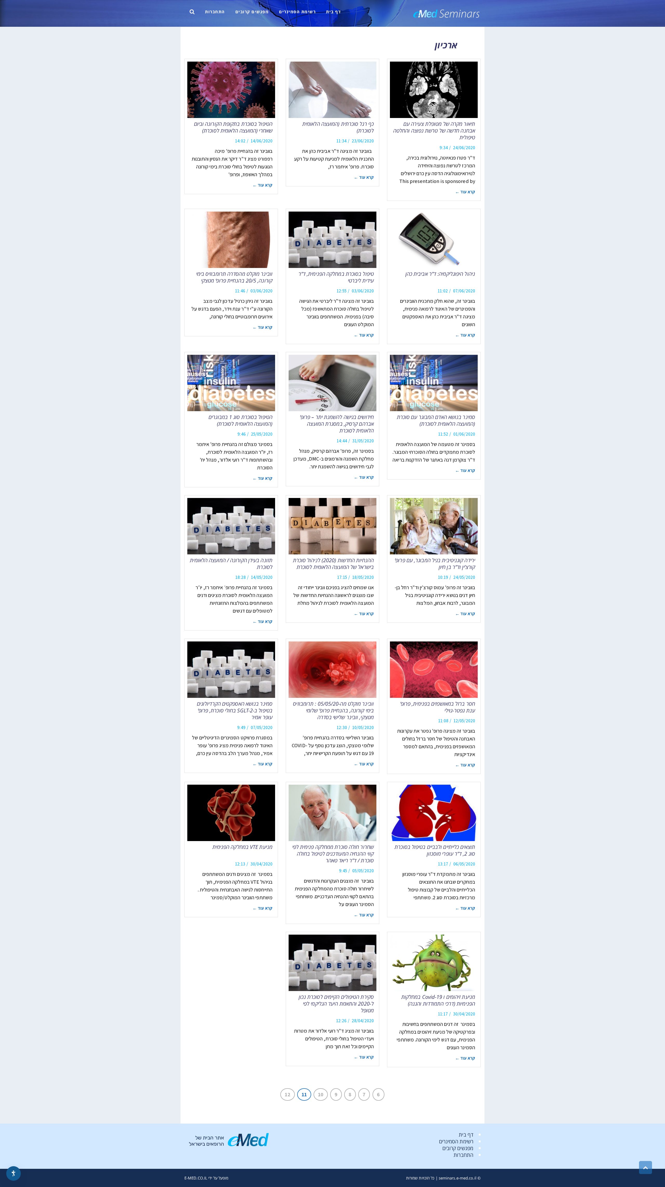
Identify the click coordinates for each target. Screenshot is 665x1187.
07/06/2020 (464, 291)
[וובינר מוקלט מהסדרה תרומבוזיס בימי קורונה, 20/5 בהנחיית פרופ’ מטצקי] (231, 240)
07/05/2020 (261, 727)
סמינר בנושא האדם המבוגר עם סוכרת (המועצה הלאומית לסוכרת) (436, 420)
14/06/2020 (261, 141)
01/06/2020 (464, 434)
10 (320, 1094)
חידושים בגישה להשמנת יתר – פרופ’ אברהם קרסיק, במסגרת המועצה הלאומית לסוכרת (337, 424)
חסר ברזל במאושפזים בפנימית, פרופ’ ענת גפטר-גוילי (437, 707)
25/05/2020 (261, 434)
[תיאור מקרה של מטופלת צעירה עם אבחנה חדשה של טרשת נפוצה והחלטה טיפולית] (434, 90)
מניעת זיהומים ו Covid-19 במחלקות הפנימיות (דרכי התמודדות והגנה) (438, 1000)
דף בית (466, 1134)
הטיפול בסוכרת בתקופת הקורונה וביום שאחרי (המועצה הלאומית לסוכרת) (233, 127)
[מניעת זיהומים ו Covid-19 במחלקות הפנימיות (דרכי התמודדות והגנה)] (434, 963)
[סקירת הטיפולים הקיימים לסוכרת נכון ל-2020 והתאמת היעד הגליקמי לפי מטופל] (332, 963)
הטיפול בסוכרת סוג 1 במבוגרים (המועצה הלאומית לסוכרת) (240, 420)
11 (304, 1094)
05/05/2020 (363, 871)
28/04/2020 (363, 1021)
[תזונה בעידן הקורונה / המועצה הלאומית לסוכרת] (231, 526)
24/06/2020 (464, 147)
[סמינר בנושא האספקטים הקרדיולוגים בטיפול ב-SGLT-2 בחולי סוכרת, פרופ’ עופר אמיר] (231, 669)
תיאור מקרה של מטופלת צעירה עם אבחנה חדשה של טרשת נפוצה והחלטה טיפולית (434, 130)
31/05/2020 (363, 441)
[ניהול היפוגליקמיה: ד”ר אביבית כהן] (434, 240)
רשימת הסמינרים (456, 1141)
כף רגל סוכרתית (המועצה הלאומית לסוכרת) (338, 127)
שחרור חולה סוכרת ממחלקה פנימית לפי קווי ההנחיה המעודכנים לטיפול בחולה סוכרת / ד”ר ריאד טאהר (333, 853)
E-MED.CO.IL (195, 1178)
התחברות (463, 1154)
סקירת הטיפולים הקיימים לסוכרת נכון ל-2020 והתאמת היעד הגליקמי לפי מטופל (336, 1003)
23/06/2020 (363, 141)
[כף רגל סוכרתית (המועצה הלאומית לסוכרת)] (332, 90)
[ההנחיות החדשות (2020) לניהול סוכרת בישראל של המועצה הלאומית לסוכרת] (332, 526)
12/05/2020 (464, 721)
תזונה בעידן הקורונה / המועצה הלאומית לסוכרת (231, 563)
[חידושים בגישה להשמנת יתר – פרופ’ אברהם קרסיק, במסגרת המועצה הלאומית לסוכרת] (332, 383)
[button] (192, 11)
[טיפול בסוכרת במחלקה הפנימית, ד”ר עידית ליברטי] (332, 240)
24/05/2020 (464, 577)
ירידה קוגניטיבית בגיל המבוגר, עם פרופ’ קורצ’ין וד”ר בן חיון (435, 563)
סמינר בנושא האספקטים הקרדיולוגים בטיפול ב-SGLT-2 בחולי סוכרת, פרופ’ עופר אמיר (234, 710)
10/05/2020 (363, 727)
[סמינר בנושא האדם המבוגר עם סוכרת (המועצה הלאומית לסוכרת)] (434, 383)
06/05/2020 (464, 864)
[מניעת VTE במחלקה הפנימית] (231, 813)
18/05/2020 (363, 577)
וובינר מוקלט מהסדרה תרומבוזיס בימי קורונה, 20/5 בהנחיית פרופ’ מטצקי (234, 277)
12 (287, 1094)
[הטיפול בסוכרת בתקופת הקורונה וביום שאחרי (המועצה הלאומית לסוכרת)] (231, 90)
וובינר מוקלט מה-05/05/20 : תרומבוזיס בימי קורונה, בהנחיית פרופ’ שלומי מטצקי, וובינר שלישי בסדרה (333, 710)
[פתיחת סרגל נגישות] (13, 1173)
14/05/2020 (261, 577)
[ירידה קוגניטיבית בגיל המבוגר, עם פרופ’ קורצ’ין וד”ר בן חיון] (434, 526)
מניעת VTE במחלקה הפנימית (242, 846)
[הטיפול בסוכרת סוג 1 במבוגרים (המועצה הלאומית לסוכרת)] (231, 383)
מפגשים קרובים (457, 1148)
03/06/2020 (363, 291)
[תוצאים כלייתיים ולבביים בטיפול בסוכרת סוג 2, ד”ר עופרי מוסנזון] (434, 813)
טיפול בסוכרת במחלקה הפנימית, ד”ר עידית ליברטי (336, 277)
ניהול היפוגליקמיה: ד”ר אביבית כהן (440, 273)
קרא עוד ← (465, 192)
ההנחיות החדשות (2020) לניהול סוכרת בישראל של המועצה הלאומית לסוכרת (333, 563)
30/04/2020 (261, 864)
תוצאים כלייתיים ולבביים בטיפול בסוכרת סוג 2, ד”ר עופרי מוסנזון (435, 850)
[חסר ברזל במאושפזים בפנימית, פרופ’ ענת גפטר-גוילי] (434, 669)
